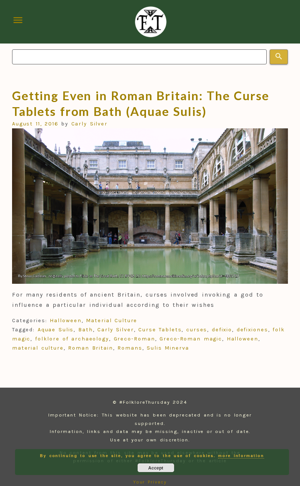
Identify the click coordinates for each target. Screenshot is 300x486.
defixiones (252, 330)
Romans (129, 348)
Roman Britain (90, 348)
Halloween (65, 320)
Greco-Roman (134, 339)
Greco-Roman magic (191, 339)
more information (241, 455)
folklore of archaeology (72, 339)
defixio (222, 330)
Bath (85, 330)
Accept (155, 467)
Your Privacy (150, 482)
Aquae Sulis (56, 330)
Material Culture (111, 320)
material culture (38, 348)
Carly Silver (89, 124)
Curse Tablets (160, 330)
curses (196, 330)
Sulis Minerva (168, 348)
